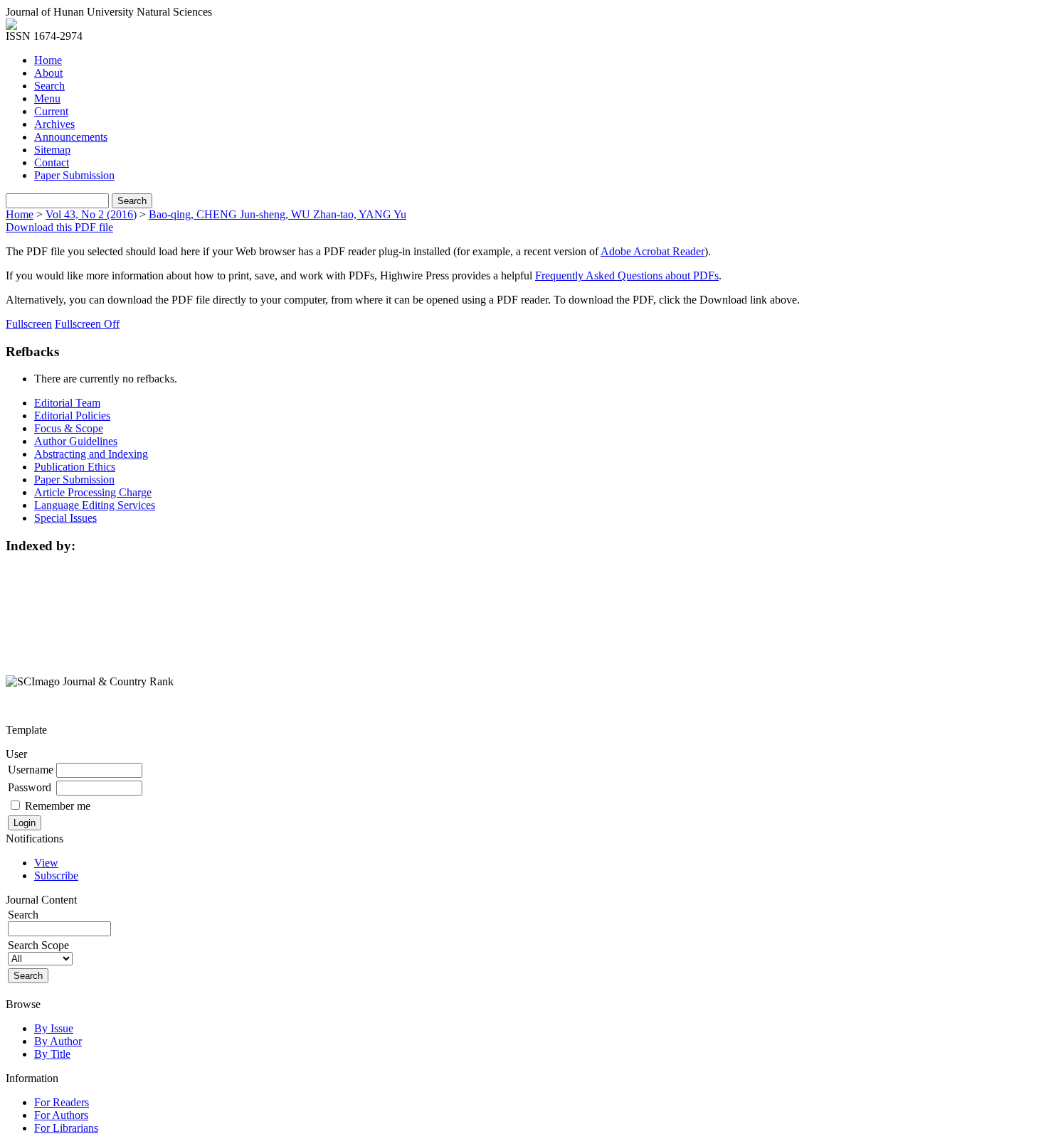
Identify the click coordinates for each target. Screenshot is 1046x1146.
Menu (47, 98)
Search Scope (38, 945)
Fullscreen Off (87, 324)
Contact (51, 162)
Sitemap (52, 150)
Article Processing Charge (93, 492)
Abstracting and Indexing (91, 454)
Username (30, 770)
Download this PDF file (59, 227)
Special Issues (65, 518)
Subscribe (56, 875)
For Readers (61, 1102)
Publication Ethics (74, 467)
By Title (52, 1054)
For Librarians (66, 1128)
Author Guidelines (75, 441)
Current (51, 111)
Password (29, 787)
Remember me (57, 806)
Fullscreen (29, 324)
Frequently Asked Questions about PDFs (627, 275)
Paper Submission (74, 175)
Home (48, 60)
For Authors (61, 1115)
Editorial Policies (72, 415)
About (48, 73)
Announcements (70, 137)
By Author (58, 1041)
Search (49, 86)
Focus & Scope (68, 428)
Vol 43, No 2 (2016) (91, 214)
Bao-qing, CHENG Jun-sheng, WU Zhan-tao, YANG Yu (277, 214)
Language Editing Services (94, 505)
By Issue (53, 1028)
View (46, 863)
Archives (54, 124)
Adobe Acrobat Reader (652, 251)
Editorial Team (67, 403)
